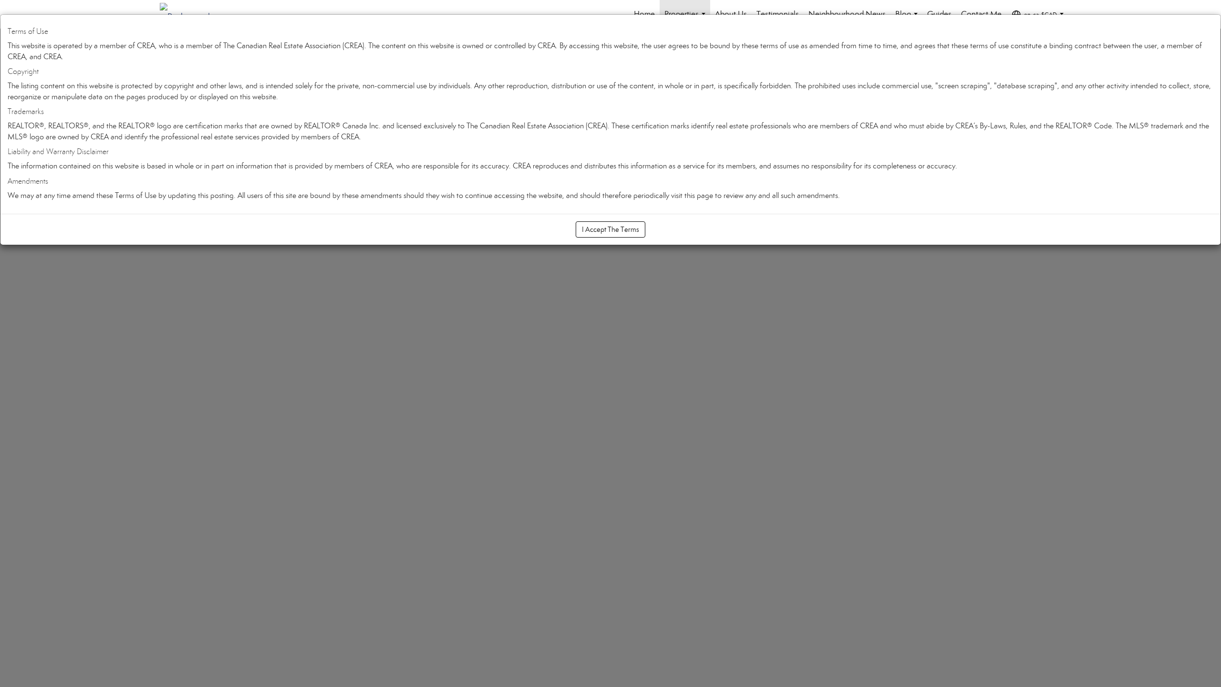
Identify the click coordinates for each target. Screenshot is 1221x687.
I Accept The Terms (610, 229)
